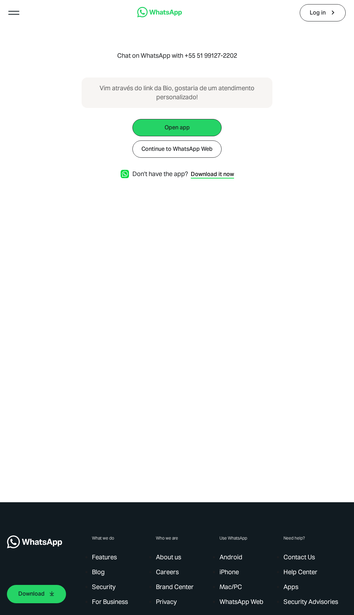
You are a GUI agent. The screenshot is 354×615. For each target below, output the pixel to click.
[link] (159, 15)
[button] (13, 12)
